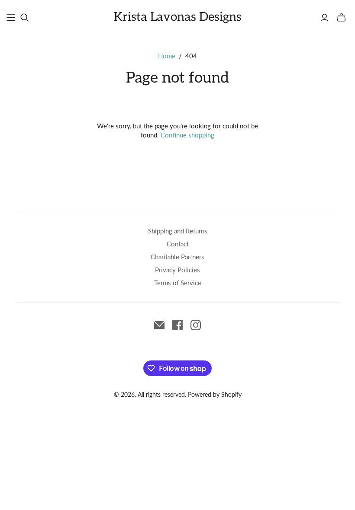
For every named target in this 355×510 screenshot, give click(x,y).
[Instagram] (195, 325)
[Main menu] (10, 17)
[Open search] (24, 17)
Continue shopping (187, 135)
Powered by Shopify (215, 394)
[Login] (324, 17)
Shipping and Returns (177, 231)
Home (166, 56)
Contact (178, 244)
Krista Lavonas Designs (178, 17)
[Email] (159, 325)
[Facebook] (177, 325)
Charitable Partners (177, 257)
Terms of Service (177, 283)
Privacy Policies (177, 270)
